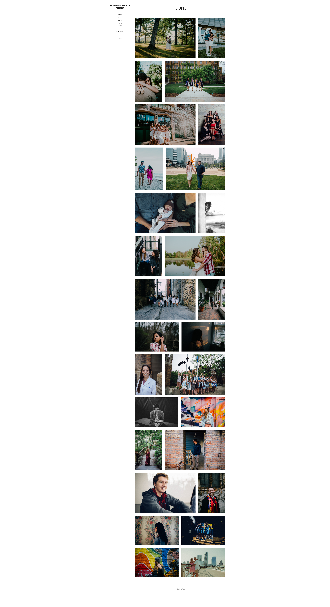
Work (120, 14)
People (120, 20)
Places (120, 23)
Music (120, 18)
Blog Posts (119, 31)
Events (120, 26)
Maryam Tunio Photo (120, 7)
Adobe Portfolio (183, 601)
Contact (120, 38)
